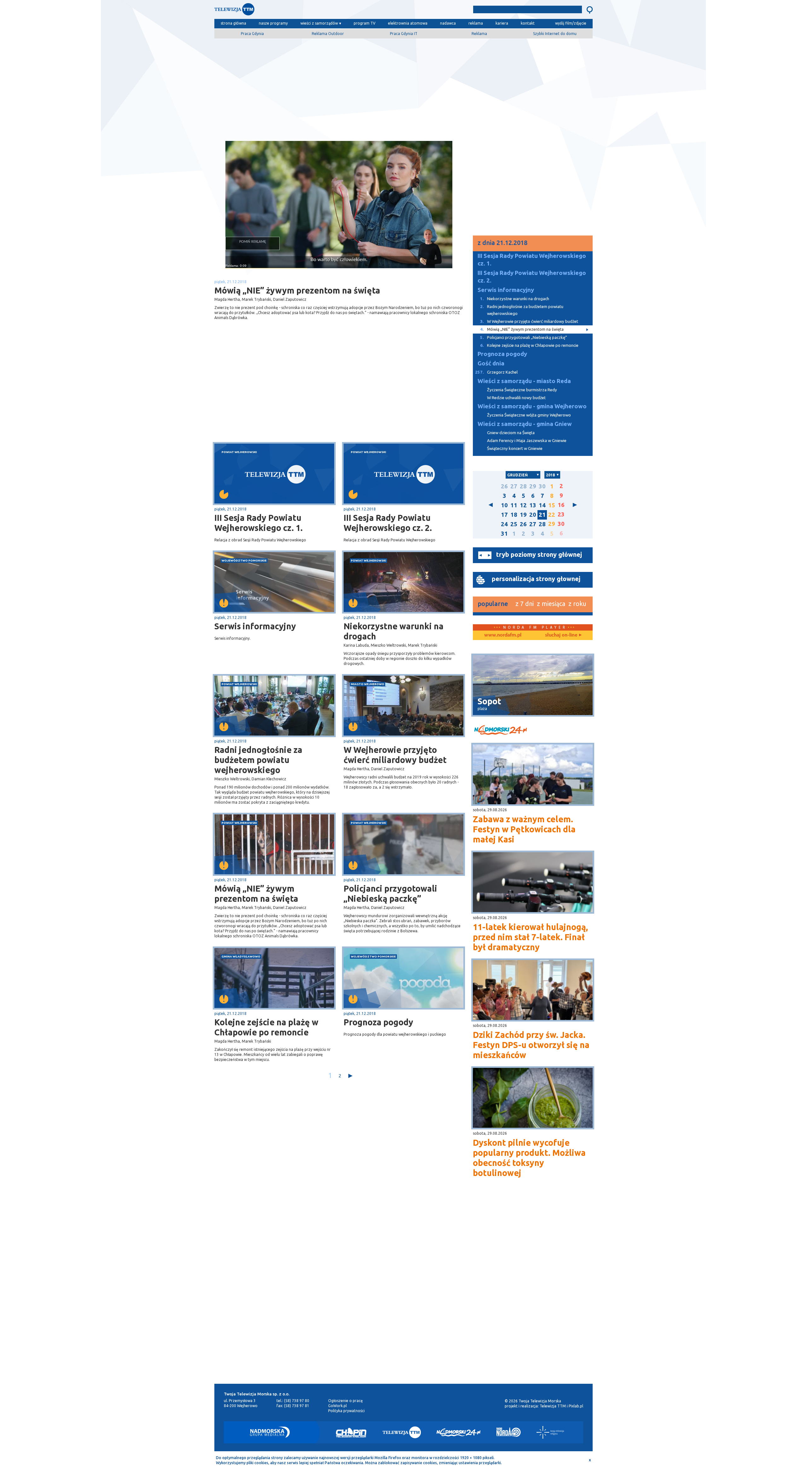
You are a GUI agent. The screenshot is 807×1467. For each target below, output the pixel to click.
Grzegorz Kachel (496, 372)
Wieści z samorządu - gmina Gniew (525, 424)
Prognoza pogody (378, 1022)
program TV (364, 23)
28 (523, 486)
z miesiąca (551, 603)
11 (513, 505)
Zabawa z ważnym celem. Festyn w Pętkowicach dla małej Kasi (524, 829)
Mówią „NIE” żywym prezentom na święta (256, 893)
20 (532, 514)
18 (513, 514)
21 (542, 514)
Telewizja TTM (553, 1406)
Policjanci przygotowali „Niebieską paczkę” (390, 893)
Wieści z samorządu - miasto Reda (524, 381)
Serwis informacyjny (255, 626)
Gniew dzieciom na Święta (511, 432)
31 (504, 533)
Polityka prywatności (346, 1411)
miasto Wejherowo (367, 684)
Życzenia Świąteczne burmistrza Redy (522, 389)
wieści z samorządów (319, 23)
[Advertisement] (403, 87)
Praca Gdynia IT (403, 34)
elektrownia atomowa (407, 23)
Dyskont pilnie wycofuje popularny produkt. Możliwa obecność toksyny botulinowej (529, 1158)
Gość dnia (491, 363)
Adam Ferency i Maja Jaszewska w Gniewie (526, 440)
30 (542, 486)
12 (523, 505)
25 (513, 524)
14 (542, 505)
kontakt (528, 23)
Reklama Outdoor (328, 34)
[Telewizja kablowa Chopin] (351, 1432)
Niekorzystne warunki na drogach (394, 631)
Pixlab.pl (576, 1406)
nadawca (448, 23)
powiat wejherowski (239, 452)
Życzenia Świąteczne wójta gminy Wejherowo (529, 415)
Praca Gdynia (252, 34)
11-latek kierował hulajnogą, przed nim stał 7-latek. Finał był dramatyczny (530, 937)
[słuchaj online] (563, 635)
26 (504, 486)
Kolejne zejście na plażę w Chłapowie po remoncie (266, 1027)
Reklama (479, 34)
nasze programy (273, 23)
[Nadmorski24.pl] (459, 1432)
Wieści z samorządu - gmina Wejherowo (532, 406)
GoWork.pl (337, 1406)
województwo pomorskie (244, 560)
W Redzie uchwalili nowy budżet (516, 397)
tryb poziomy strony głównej (539, 554)
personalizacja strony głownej (536, 578)
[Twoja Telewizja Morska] (279, 11)
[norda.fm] (503, 635)
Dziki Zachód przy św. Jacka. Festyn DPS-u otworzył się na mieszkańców (531, 1045)
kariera (502, 23)
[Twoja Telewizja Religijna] (550, 1432)
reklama (475, 23)
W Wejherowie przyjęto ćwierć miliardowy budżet (395, 755)
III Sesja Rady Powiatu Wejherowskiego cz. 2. (388, 523)
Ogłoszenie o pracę (345, 1401)
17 (504, 514)
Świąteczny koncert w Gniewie (515, 448)
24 (504, 524)
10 (504, 505)
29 (532, 486)
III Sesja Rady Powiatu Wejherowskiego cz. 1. (258, 523)
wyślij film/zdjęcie (570, 23)
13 (532, 505)
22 (551, 514)
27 (513, 486)
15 (551, 505)
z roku (577, 603)
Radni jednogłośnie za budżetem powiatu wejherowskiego (258, 760)
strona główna (233, 23)
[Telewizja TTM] (401, 1432)
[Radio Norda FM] (508, 1432)
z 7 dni (524, 603)
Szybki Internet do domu (555, 34)
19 (523, 514)
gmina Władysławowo (241, 956)
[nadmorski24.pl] (533, 731)
